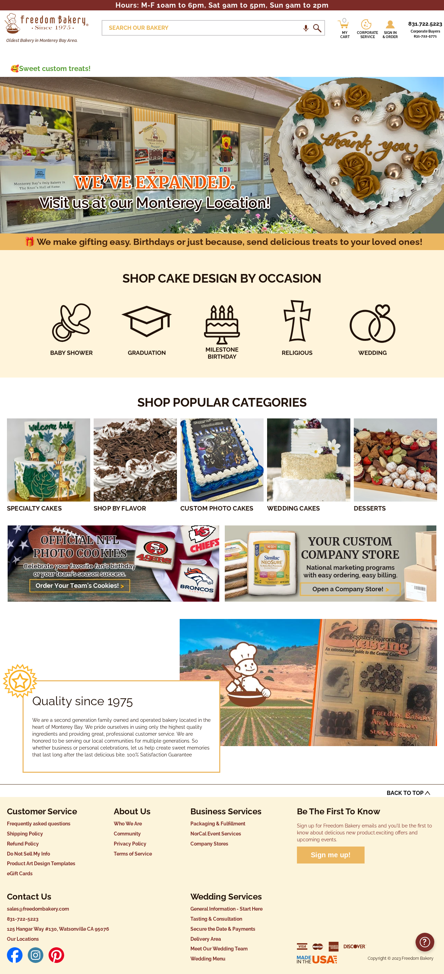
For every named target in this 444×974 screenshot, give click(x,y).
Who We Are (128, 823)
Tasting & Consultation (216, 919)
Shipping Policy (25, 833)
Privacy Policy (130, 844)
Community (127, 833)
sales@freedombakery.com (38, 909)
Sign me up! (331, 855)
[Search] (317, 28)
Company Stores (209, 844)
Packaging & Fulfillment (217, 823)
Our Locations (23, 939)
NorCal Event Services (215, 833)
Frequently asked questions (38, 823)
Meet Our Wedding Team (219, 948)
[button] (306, 28)
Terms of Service (133, 854)
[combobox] (213, 28)
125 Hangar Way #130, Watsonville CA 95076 (58, 929)
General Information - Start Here (226, 909)
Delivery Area (205, 939)
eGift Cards (20, 873)
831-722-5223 (23, 919)
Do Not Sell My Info (28, 854)
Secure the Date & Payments (222, 929)
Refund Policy (23, 844)
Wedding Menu (207, 959)
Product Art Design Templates (41, 863)
